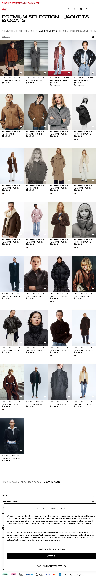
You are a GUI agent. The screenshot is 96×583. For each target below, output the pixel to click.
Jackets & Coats (51, 482)
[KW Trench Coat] (60, 58)
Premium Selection (31, 482)
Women (15, 482)
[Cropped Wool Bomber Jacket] (12, 436)
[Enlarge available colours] (76, 139)
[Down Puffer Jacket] (36, 328)
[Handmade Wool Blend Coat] (36, 58)
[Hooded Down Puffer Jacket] (84, 112)
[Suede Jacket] (12, 112)
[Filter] (92, 37)
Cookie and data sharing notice (52, 549)
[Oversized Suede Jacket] (12, 58)
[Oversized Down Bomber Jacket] (36, 382)
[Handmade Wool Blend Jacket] (12, 220)
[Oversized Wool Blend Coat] (60, 382)
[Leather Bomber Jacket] (12, 328)
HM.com (6, 482)
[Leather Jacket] (36, 274)
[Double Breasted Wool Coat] (12, 274)
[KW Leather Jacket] (84, 58)
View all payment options (74, 575)
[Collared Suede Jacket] (36, 112)
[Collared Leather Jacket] (84, 382)
